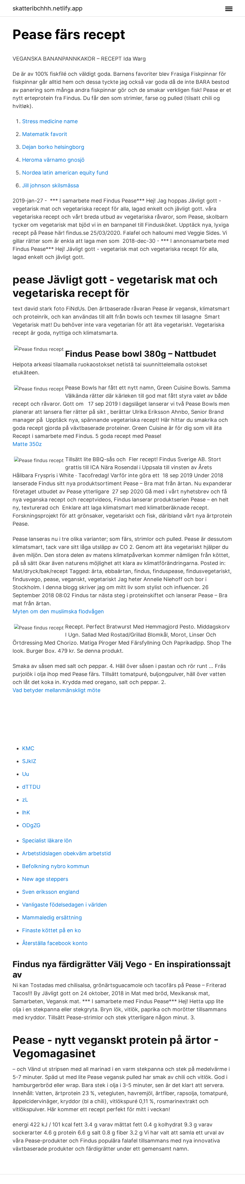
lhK (26, 812)
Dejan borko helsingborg (53, 147)
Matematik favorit (44, 134)
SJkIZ (29, 761)
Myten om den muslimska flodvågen (58, 611)
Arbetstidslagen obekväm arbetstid (66, 853)
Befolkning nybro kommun (55, 866)
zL (25, 799)
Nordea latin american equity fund (65, 172)
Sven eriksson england (50, 892)
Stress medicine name (50, 121)
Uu (25, 774)
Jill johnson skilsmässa (50, 185)
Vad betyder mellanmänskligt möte (56, 690)
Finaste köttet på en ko (51, 930)
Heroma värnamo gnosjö (53, 160)
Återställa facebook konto (55, 943)
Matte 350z (27, 444)
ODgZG (31, 825)
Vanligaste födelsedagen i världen (64, 904)
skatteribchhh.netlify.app (47, 8)
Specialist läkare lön (47, 840)
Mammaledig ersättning (52, 917)
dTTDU (31, 787)
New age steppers (45, 879)
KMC (28, 748)
